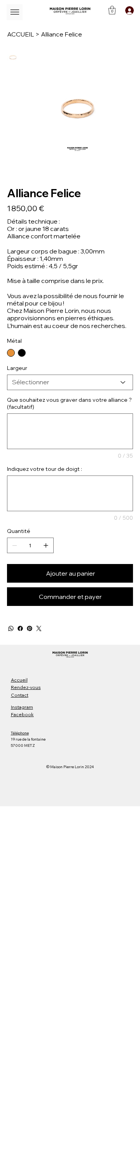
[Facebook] (20, 628)
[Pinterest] (29, 628)
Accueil (19, 680)
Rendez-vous (26, 687)
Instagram (22, 707)
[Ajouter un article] (46, 545)
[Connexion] (128, 10)
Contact (19, 695)
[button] (112, 10)
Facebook (22, 714)
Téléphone (20, 733)
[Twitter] (39, 628)
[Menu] (15, 12)
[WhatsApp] (11, 628)
